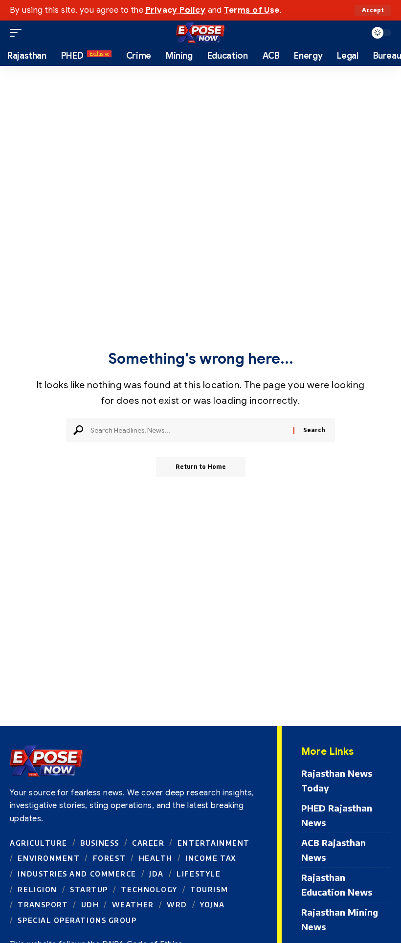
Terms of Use (251, 10)
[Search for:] (188, 430)
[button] (373, 10)
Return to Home (201, 466)
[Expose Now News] (200, 32)
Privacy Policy (175, 10)
